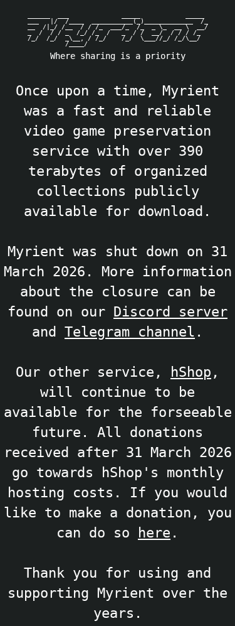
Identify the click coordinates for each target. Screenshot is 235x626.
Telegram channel (130, 331)
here (154, 532)
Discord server (170, 311)
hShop (190, 372)
